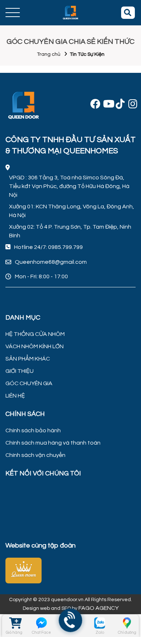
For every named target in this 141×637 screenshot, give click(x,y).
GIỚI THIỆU (19, 371)
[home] (70, 13)
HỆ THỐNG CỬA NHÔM (35, 334)
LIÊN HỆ (15, 396)
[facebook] (94, 105)
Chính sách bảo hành (33, 430)
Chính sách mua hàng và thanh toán (53, 443)
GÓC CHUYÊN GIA (28, 383)
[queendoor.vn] (70, 569)
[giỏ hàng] (13, 623)
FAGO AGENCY (98, 608)
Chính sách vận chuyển (35, 455)
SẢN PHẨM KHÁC (27, 359)
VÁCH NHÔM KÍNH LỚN (34, 346)
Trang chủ (48, 54)
